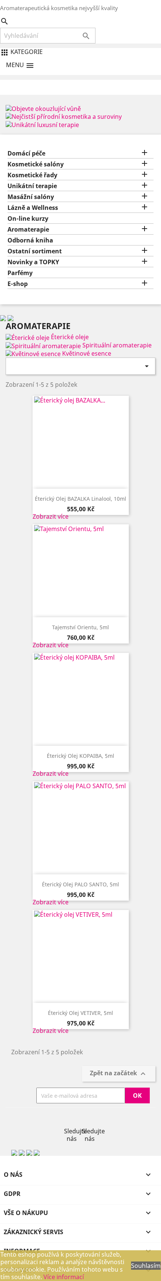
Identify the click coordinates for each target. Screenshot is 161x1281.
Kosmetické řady (32, 175)
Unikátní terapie (32, 186)
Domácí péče (26, 153)
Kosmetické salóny (35, 164)
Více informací (63, 1277)
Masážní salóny (30, 197)
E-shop (17, 284)
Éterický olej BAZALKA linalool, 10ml (80, 498)
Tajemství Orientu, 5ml (80, 627)
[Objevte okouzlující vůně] (43, 108)
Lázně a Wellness (32, 208)
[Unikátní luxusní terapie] (42, 124)
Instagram (89, 1119)
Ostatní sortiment (34, 251)
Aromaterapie (28, 229)
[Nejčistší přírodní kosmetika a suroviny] (64, 116)
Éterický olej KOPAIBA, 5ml (80, 755)
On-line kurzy (27, 219)
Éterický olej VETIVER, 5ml (80, 1012)
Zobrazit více (51, 516)
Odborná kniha (30, 240)
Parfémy (20, 273)
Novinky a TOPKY (33, 262)
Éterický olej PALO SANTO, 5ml (80, 884)
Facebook (71, 1119)
